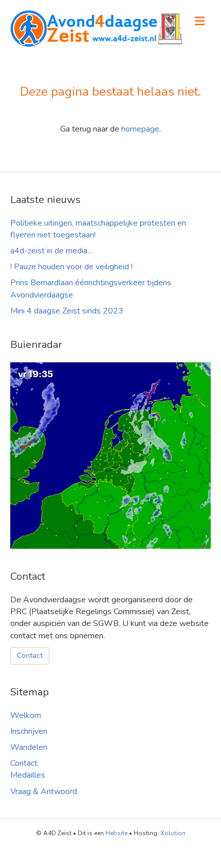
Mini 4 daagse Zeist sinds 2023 (66, 311)
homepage (140, 129)
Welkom (25, 715)
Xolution (173, 833)
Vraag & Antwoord (43, 791)
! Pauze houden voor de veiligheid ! (71, 266)
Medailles (27, 775)
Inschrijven (28, 731)
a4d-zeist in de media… (51, 250)
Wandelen (28, 747)
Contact (30, 655)
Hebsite (116, 833)
